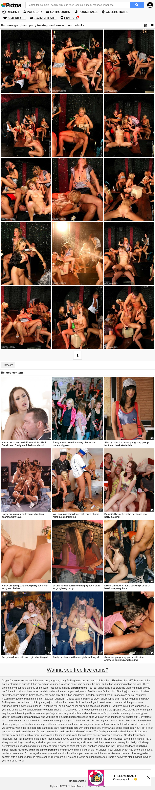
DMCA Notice (67, 786)
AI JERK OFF (16, 18)
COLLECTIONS (117, 12)
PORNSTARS (88, 12)
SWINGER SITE (46, 18)
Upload (54, 786)
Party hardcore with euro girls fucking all (25, 657)
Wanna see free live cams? (77, 670)
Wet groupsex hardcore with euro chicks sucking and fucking (76, 515)
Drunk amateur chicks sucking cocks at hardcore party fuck (127, 587)
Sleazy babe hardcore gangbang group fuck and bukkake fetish (126, 444)
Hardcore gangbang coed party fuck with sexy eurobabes (25, 587)
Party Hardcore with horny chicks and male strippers (74, 444)
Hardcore (8, 365)
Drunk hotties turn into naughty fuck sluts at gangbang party (76, 587)
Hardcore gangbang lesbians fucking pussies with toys (23, 515)
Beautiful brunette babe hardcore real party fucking (125, 515)
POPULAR (34, 12)
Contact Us (99, 786)
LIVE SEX (71, 18)
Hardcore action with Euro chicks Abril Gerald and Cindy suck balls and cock (24, 444)
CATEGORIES (60, 12)
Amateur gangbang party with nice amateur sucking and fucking (124, 659)
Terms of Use (84, 786)
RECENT (13, 12)
